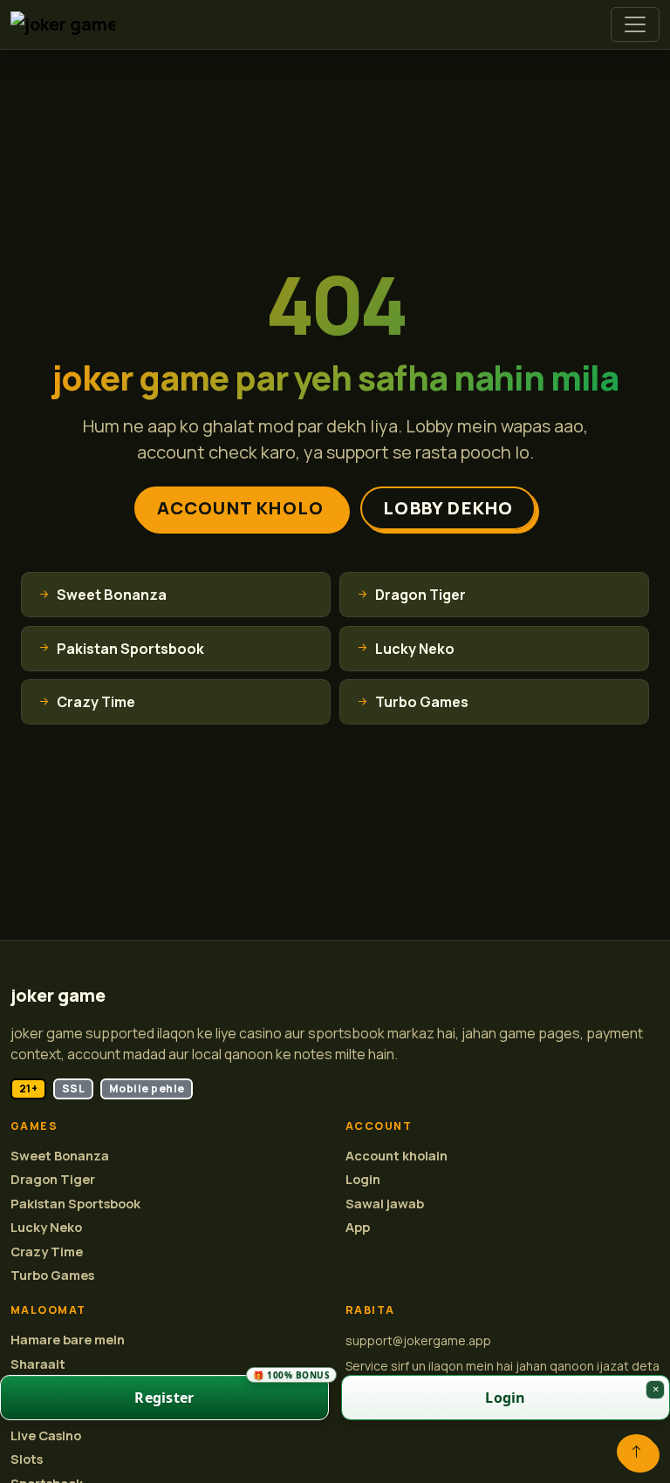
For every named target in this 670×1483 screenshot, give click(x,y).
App (357, 1227)
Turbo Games (52, 1275)
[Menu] (635, 24)
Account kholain (396, 1155)
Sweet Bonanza (59, 1155)
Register (231, 1391)
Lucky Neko (46, 1227)
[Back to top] (636, 1451)
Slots (26, 1459)
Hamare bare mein (67, 1339)
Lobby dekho (448, 508)
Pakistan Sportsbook (75, 1203)
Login (362, 1179)
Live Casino (45, 1435)
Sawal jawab (384, 1203)
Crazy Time (46, 1251)
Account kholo (241, 508)
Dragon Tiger (52, 1179)
